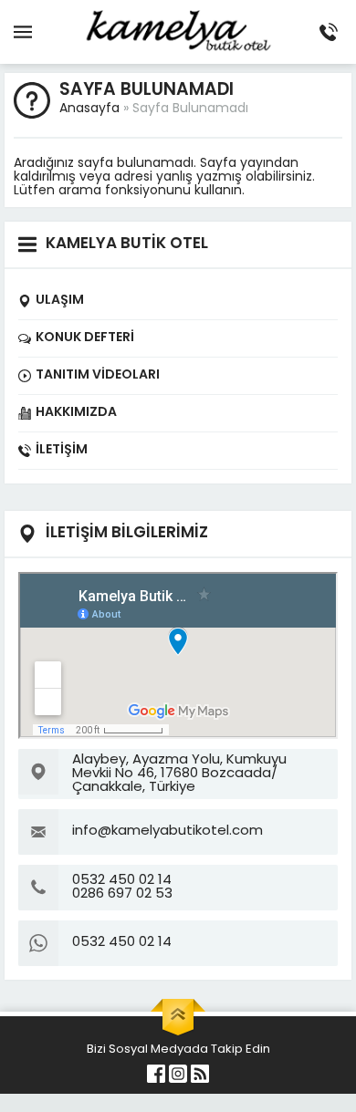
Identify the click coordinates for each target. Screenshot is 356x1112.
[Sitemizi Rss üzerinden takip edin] (200, 1074)
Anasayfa (89, 109)
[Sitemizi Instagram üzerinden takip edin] (178, 1074)
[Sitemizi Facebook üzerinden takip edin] (156, 1074)
